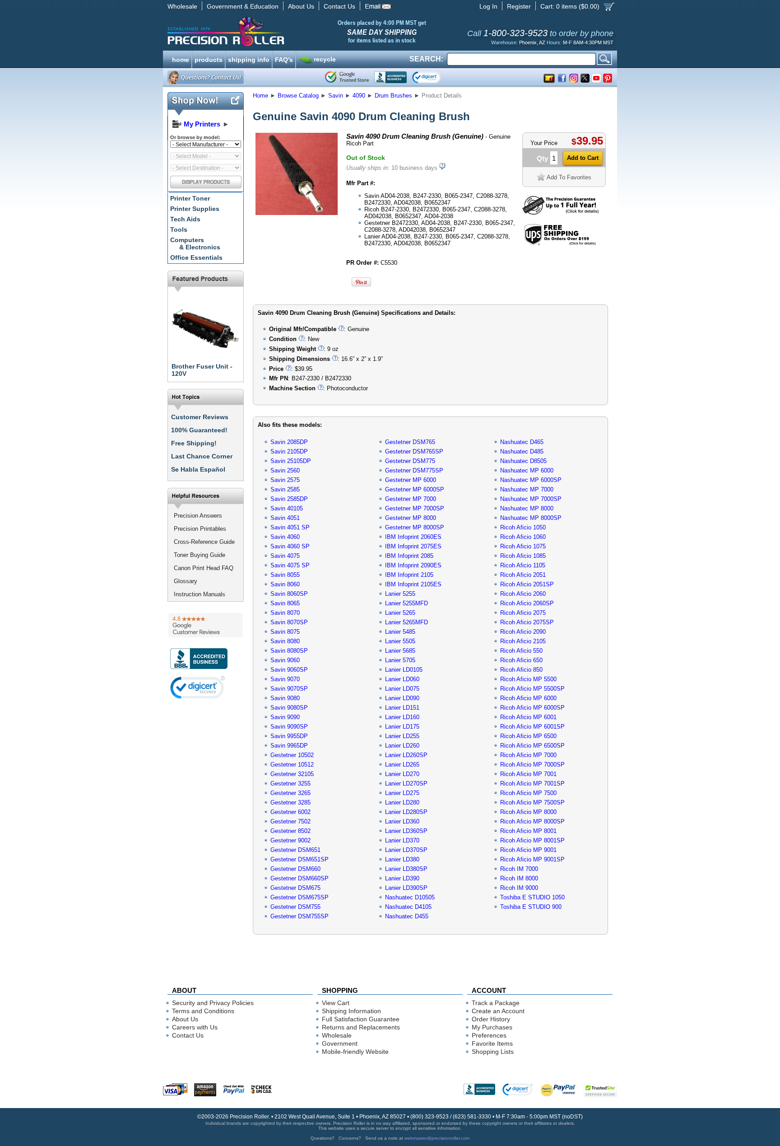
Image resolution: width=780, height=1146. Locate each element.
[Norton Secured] (434, 77)
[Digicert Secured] (197, 687)
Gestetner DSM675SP (299, 897)
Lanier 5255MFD (406, 603)
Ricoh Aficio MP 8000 (528, 812)
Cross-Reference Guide (204, 541)
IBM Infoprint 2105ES (413, 584)
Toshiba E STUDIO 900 (531, 906)
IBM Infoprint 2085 (409, 555)
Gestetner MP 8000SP (414, 527)
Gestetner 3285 (290, 802)
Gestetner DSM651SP (299, 859)
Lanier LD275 (402, 793)
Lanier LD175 (402, 726)
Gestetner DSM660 (295, 868)
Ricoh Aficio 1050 (523, 527)
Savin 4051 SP (290, 527)
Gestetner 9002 (290, 840)
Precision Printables (200, 528)
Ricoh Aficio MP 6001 (528, 717)
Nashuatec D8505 (523, 461)
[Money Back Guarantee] (560, 212)
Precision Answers (198, 515)
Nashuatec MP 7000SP (531, 499)
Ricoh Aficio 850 (521, 669)
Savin (335, 95)
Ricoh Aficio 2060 (523, 593)
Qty (542, 158)
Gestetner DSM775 (410, 461)
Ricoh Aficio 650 (521, 660)
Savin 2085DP (289, 442)
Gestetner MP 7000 (410, 499)
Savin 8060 (285, 584)
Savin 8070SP (289, 622)
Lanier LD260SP (406, 755)
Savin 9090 (285, 717)
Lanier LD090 (402, 698)
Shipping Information (351, 1011)
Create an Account (498, 1011)
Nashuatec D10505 (410, 897)
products (209, 58)
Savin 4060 (285, 536)
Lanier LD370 (402, 840)
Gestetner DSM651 (295, 850)
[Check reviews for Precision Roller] (205, 625)
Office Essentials (196, 257)
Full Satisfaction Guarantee (360, 1019)
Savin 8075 (285, 631)
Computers (195, 243)
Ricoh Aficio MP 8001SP (532, 840)
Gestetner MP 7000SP (414, 508)
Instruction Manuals (199, 594)
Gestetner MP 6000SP (414, 489)
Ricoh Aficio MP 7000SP (532, 764)
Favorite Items (492, 1043)
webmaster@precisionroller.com (436, 1138)
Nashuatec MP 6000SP (531, 480)
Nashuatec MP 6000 (526, 470)
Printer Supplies (194, 208)
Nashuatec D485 (521, 451)
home (180, 58)
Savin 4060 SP (290, 546)
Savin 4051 (285, 518)
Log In (488, 6)
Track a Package (496, 1002)
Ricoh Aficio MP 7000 (528, 755)
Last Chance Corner (201, 456)
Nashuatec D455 (406, 916)
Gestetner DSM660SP (299, 878)
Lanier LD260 (402, 745)
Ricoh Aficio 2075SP (527, 622)
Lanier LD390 (402, 878)
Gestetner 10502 (292, 755)
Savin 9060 (285, 660)
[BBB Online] (390, 77)
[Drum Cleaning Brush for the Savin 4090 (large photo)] (296, 213)
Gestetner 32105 (292, 774)
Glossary (185, 581)
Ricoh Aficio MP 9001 (528, 850)
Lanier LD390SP (406, 887)
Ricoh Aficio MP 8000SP (532, 821)
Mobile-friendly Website (355, 1051)
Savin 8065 (285, 603)
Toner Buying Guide (199, 555)
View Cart (335, 1002)
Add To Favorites (569, 177)
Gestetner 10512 (292, 764)
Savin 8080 (285, 641)
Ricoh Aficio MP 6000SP (532, 707)
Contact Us (339, 6)
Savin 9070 (285, 679)
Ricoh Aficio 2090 (523, 631)
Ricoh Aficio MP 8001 (528, 831)
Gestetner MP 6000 (410, 480)
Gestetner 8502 (290, 831)
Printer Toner (190, 198)
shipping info (248, 58)
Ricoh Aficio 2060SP (527, 603)
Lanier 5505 (400, 641)
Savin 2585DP (289, 499)
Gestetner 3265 (290, 793)
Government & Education (243, 6)
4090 (359, 95)
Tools (178, 229)
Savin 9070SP (289, 688)
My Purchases (492, 1027)
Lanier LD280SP (406, 812)
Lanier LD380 (402, 859)
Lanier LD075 (402, 688)
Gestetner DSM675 (295, 887)
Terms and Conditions (203, 1011)
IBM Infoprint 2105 (409, 574)
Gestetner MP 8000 (410, 518)
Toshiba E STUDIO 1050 (532, 897)
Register (519, 6)
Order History (491, 1019)
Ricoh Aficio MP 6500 (528, 736)
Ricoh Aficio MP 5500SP (532, 688)
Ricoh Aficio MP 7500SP (532, 802)
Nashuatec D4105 (408, 906)
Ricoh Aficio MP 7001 (528, 774)
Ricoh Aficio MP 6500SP (532, 745)
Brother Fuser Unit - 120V (202, 370)
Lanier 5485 (400, 631)
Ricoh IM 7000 (519, 868)
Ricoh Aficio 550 (521, 650)
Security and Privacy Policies (213, 1002)
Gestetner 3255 (290, 783)
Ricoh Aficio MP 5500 (528, 679)
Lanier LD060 (402, 679)
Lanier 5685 (400, 650)
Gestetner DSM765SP (414, 451)
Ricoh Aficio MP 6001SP (532, 726)
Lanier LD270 (402, 774)
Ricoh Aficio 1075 (523, 546)
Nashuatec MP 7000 (526, 489)
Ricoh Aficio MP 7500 (528, 793)
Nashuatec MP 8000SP (531, 518)
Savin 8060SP (289, 593)
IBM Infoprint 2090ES (413, 565)
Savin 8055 (285, 574)
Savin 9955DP (289, 736)
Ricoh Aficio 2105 (523, 641)
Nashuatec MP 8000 (526, 508)
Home (260, 95)
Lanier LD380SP (406, 868)
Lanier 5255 (400, 593)
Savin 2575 (285, 480)
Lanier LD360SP (406, 831)
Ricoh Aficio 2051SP (527, 584)
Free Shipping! (194, 443)
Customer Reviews (199, 417)
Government (340, 1043)
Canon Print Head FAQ (203, 568)
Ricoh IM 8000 (519, 878)
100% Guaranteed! (199, 430)
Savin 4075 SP (290, 565)
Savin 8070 (285, 612)
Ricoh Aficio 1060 (523, 536)
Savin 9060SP (289, 669)
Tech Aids (185, 219)
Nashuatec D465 (521, 442)
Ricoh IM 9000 (519, 887)
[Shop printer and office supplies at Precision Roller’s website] (273, 31)
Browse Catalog (298, 95)
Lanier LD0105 (403, 669)
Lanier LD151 (402, 707)
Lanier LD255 (402, 736)
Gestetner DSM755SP (299, 916)
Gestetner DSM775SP (414, 470)
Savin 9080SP (289, 707)
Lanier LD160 (402, 717)
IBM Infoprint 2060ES (413, 536)
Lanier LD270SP (406, 783)
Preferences (489, 1035)
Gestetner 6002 (290, 812)
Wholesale (182, 6)
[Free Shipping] (560, 243)
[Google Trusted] (347, 77)
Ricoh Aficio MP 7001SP (532, 783)
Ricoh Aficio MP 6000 (528, 698)
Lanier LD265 (402, 764)
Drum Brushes (393, 95)
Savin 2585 (285, 489)
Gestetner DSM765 (410, 442)
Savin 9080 (285, 698)
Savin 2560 (285, 470)
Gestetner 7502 (290, 821)
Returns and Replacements (361, 1027)
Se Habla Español (198, 469)
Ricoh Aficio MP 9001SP (532, 859)
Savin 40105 (286, 508)
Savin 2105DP (289, 451)
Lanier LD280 (402, 802)
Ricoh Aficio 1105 (522, 565)
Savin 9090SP (289, 726)
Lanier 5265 (400, 612)
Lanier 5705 (400, 660)
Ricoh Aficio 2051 (523, 574)
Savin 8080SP (289, 650)
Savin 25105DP (290, 461)
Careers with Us (195, 1027)
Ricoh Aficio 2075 (523, 612)
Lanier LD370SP (406, 850)
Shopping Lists (493, 1051)
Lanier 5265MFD (406, 622)
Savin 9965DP (289, 745)
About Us (301, 6)
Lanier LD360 (402, 821)
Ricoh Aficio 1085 (523, 555)
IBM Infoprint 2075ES (413, 546)
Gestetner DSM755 (295, 906)
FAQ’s (284, 58)
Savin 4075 (285, 555)
